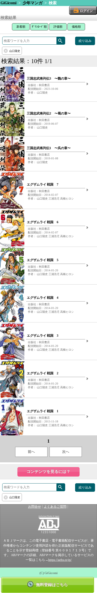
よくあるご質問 (55, 506)
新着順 (20, 26)
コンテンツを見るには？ (48, 471)
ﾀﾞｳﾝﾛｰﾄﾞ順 (39, 26)
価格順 (76, 26)
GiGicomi (8, 3)
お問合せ (34, 506)
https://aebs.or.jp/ (60, 560)
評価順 (57, 26)
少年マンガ (33, 3)
